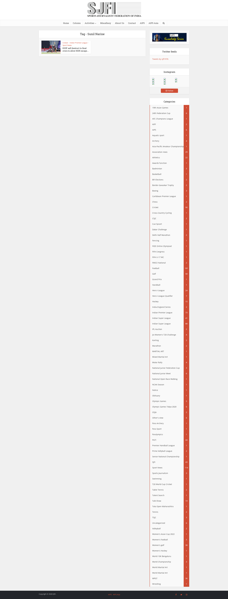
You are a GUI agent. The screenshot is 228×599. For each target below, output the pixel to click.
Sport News (67, 45)
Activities (89, 23)
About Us (119, 23)
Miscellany (105, 23)
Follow (170, 90)
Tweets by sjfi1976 (160, 59)
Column (77, 23)
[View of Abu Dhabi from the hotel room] (180, 81)
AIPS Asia (153, 23)
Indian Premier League (78, 43)
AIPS (142, 23)
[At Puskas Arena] (169, 79)
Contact (132, 23)
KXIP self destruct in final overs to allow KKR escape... (76, 49)
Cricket (65, 43)
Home (66, 23)
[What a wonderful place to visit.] (158, 79)
